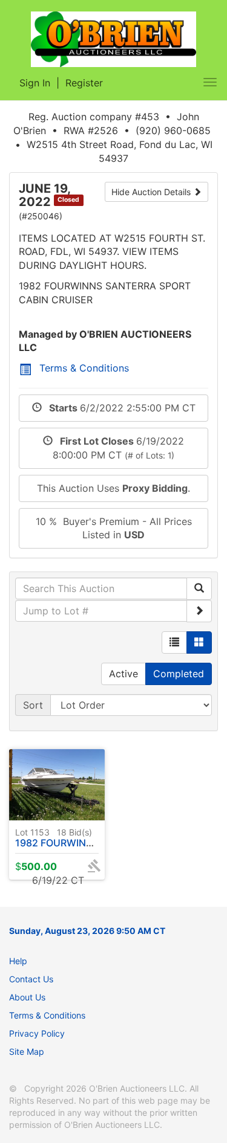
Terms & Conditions (84, 368)
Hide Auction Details (152, 192)
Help (18, 961)
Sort (33, 705)
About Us (27, 997)
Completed (178, 674)
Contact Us (31, 979)
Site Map (26, 1051)
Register (84, 83)
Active (123, 674)
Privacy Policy (37, 1033)
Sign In (34, 83)
